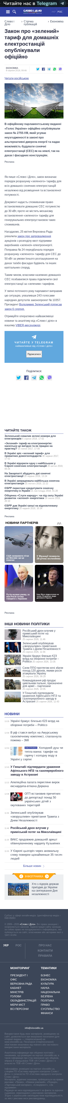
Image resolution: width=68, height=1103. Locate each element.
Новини (12, 714)
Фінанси (47, 1013)
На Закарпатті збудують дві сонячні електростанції (27, 474)
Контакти (45, 950)
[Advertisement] (34, 167)
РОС (60, 12)
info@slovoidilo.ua (34, 1028)
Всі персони (19, 1008)
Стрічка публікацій (30, 23)
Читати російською (17, 78)
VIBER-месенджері (28, 325)
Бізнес (45, 975)
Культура (47, 983)
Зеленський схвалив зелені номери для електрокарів (30, 437)
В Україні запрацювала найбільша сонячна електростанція (32, 482)
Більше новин (32, 865)
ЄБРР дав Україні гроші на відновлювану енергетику (31, 507)
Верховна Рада (21, 983)
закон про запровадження (34, 236)
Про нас (45, 945)
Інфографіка (34, 876)
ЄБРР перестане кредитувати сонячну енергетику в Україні (31, 489)
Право (45, 1004)
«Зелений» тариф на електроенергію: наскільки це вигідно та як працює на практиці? (28, 446)
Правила (45, 955)
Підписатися (34, 354)
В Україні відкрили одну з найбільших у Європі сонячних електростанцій (34, 466)
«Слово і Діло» (27, 924)
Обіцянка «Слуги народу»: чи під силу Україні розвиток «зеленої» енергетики (34, 498)
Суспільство (50, 1008)
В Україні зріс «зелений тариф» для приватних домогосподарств (32, 456)
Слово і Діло (9, 23)
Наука (45, 987)
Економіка (56, 21)
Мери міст (17, 1004)
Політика (47, 1000)
